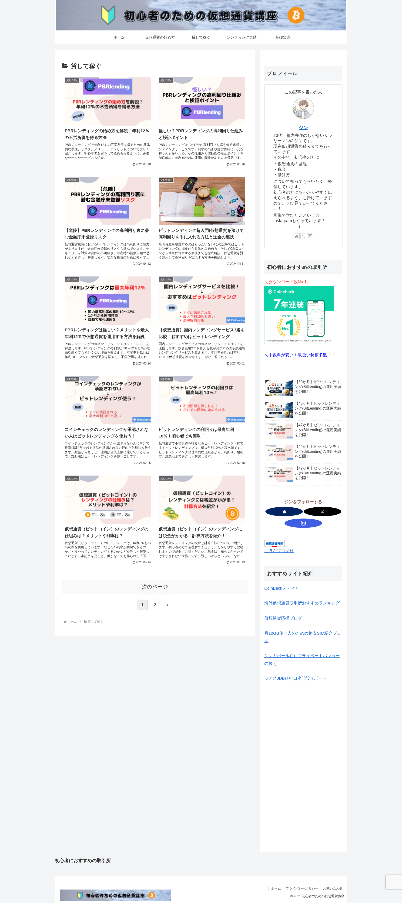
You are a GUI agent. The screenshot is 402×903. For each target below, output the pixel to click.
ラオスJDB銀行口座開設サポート (295, 678)
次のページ (155, 587)
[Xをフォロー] (303, 236)
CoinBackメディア (281, 588)
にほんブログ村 (279, 550)
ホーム (276, 888)
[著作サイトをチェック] (297, 236)
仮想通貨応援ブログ (283, 618)
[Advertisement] (303, 726)
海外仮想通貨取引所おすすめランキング (302, 603)
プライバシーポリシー (302, 888)
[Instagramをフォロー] (310, 236)
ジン (303, 127)
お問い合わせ (333, 888)
